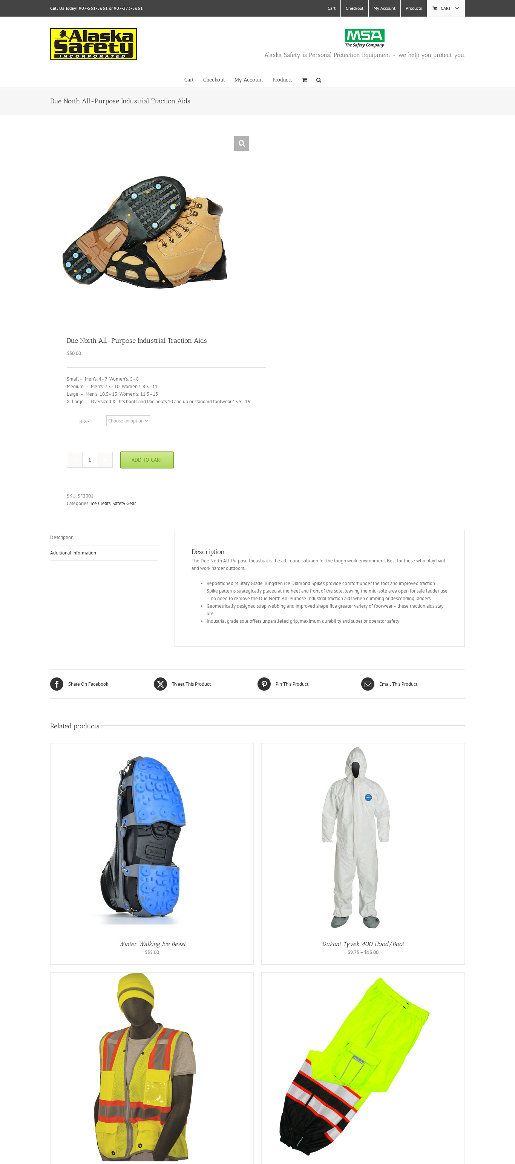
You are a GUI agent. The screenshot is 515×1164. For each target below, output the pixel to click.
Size (84, 421)
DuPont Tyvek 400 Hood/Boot (363, 943)
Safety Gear (124, 503)
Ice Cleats (100, 503)
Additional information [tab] (73, 553)
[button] (318, 79)
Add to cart (147, 459)
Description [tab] (62, 537)
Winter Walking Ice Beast (152, 943)
